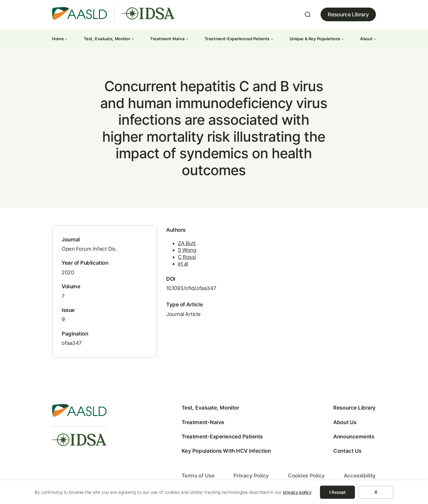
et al (183, 264)
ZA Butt (187, 243)
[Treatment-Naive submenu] (187, 39)
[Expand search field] (307, 14)
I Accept (337, 492)
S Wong (187, 250)
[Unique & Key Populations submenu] (342, 39)
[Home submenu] (66, 39)
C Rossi (187, 257)
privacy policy (297, 492)
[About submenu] (375, 39)
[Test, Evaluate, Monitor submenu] (132, 39)
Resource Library (348, 14)
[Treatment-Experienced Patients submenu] (272, 39)
